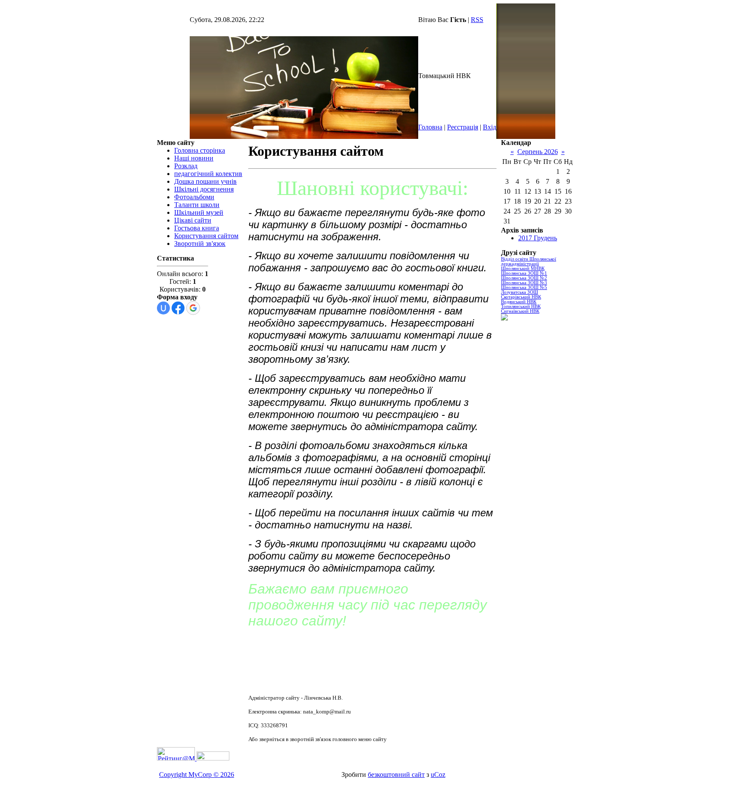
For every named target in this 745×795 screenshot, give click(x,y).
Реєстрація (462, 127)
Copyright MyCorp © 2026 (196, 774)
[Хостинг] (212, 758)
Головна (430, 127)
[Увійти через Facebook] (178, 308)
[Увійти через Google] (193, 308)
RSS (477, 19)
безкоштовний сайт (396, 774)
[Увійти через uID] (163, 308)
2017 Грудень (537, 238)
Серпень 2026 (537, 151)
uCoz (438, 774)
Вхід (489, 127)
